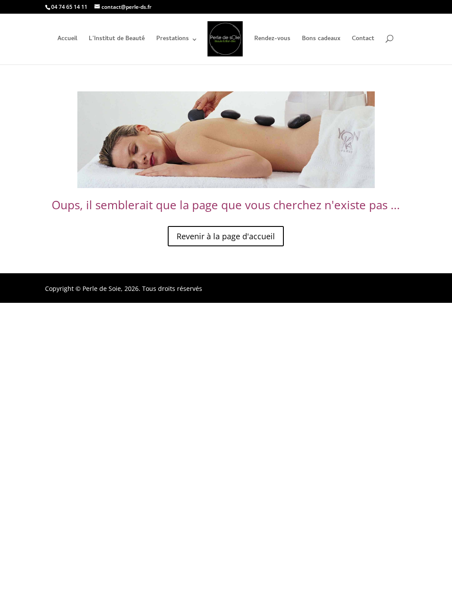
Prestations (172, 40)
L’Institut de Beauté (117, 40)
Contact (363, 40)
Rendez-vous (272, 40)
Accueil (67, 40)
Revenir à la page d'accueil (226, 236)
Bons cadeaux (321, 40)
